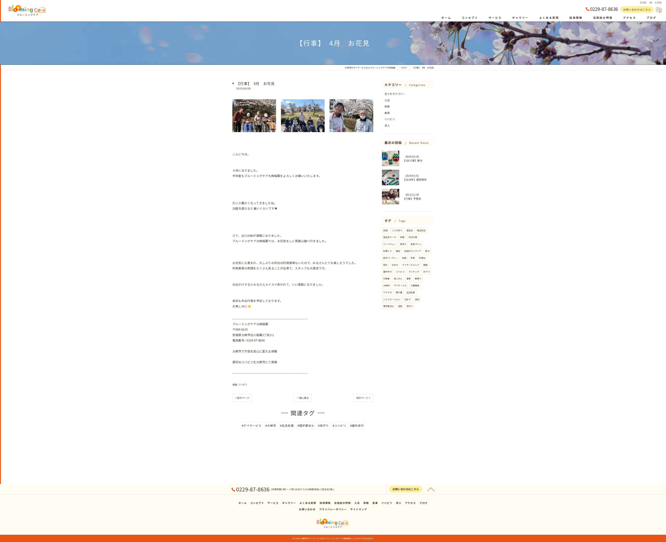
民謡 (385, 230)
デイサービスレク (410, 264)
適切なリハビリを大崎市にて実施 (254, 362)
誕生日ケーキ (389, 237)
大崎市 (386, 285)
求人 (387, 125)
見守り (410, 306)
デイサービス (400, 285)
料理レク (387, 250)
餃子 (427, 250)
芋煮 (413, 257)
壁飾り (418, 278)
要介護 (399, 292)
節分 (385, 264)
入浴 (387, 100)
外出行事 (413, 237)
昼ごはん (398, 278)
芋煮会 (422, 257)
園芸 (398, 250)
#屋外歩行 (357, 425)
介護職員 (415, 285)
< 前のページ (242, 398)
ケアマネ (387, 292)
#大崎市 (270, 425)
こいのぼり (397, 230)
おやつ (426, 271)
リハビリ (242, 384)
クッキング (414, 271)
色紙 (402, 237)
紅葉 (404, 257)
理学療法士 (388, 306)
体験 (234, 384)
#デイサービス (251, 425)
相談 (400, 306)
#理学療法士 (305, 425)
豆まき (395, 264)
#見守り (323, 425)
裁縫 (425, 264)
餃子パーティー (390, 257)
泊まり (407, 299)
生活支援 (411, 292)
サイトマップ (358, 509)
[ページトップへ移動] (431, 489)
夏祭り (403, 243)
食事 (387, 113)
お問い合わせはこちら (637, 9)
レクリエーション (391, 299)
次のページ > (363, 398)
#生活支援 (287, 425)
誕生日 (410, 230)
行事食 (386, 278)
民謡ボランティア (412, 250)
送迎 (417, 299)
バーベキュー (389, 243)
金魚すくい (416, 243)
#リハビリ (339, 425)
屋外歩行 (387, 271)
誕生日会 (421, 230)
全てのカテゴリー (395, 94)
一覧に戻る (303, 398)
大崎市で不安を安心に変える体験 (254, 351)
